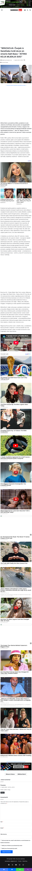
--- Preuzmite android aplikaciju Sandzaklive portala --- (16, 85)
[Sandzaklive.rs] (16, 10)
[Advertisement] (16, 29)
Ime (2, 821)
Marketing (24, 861)
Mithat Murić (22, 774)
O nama (19, 861)
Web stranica (4, 834)
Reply (2, 792)
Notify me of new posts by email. (9, 848)
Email (2, 828)
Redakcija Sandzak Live (7, 60)
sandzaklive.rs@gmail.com (11, 861)
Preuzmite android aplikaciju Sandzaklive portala (16, 761)
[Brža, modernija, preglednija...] (16, 766)
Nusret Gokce (11, 774)
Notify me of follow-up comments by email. (12, 845)
